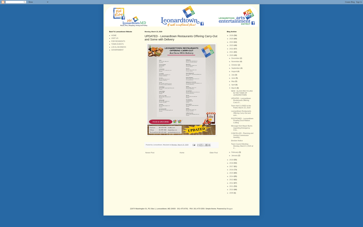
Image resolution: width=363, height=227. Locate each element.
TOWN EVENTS (117, 44)
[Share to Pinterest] (209, 145)
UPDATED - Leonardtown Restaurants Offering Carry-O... (241, 100)
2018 (231, 163)
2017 (231, 166)
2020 (231, 55)
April (233, 85)
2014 (231, 176)
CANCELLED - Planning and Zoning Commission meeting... (242, 135)
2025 (231, 39)
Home (182, 153)
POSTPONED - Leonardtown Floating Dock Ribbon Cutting (242, 121)
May (233, 81)
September (235, 68)
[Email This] (198, 145)
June (233, 78)
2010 (231, 190)
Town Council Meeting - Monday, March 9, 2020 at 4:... (242, 146)
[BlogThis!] (201, 145)
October (234, 65)
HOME (113, 35)
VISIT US (114, 38)
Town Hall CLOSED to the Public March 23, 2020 (241, 107)
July (233, 75)
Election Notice (237, 141)
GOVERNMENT (117, 50)
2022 (231, 49)
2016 (231, 170)
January (234, 156)
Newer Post (149, 153)
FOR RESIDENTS (118, 41)
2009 (231, 193)
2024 (231, 42)
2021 (231, 52)
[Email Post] (194, 145)
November (235, 62)
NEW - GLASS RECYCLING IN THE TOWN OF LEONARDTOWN (242, 93)
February (235, 152)
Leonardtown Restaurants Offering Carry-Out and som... (241, 113)
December (235, 58)
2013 (231, 180)
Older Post (214, 153)
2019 (231, 160)
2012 (231, 183)
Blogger (230, 209)
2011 (231, 186)
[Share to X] (203, 145)
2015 (231, 173)
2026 (231, 35)
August (234, 71)
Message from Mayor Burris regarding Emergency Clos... (241, 128)
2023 (231, 45)
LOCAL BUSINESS (118, 47)
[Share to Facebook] (206, 145)
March (234, 88)
